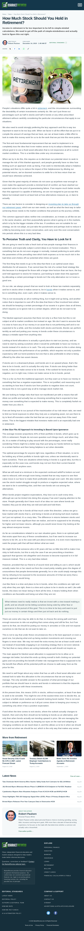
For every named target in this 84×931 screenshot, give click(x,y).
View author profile (26, 831)
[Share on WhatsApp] (24, 49)
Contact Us (49, 899)
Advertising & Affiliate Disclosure (59, 906)
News (10, 14)
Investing (48, 851)
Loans (46, 861)
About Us (48, 895)
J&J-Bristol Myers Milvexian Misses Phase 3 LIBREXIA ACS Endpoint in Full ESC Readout (36, 786)
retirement (42, 108)
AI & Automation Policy (11, 913)
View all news (76, 776)
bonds (49, 290)
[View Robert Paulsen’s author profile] (4, 42)
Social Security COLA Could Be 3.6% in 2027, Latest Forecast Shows (13, 761)
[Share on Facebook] (14, 49)
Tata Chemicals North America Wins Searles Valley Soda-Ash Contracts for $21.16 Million (36, 782)
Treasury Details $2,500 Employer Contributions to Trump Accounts (40, 761)
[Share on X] (10, 49)
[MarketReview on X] (48, 913)
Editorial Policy (9, 899)
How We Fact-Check (10, 910)
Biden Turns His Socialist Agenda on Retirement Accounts (67, 761)
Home (4, 14)
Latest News (7, 895)
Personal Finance (52, 847)
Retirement (49, 865)
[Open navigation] (80, 4)
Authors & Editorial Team (13, 902)
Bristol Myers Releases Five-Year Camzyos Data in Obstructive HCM (28, 801)
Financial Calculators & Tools (57, 875)
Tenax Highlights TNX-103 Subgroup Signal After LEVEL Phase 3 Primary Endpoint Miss (36, 796)
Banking (47, 854)
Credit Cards (50, 872)
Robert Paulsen (14, 43)
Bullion (47, 868)
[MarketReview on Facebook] (55, 913)
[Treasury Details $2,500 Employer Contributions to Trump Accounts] (42, 748)
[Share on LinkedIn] (19, 49)
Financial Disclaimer (53, 925)
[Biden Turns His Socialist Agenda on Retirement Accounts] (69, 748)
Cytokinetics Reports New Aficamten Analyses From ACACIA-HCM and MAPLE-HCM (34, 791)
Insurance (48, 858)
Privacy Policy (39, 925)
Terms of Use (29, 925)
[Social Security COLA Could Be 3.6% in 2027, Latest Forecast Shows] (14, 748)
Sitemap (47, 902)
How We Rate (7, 906)
